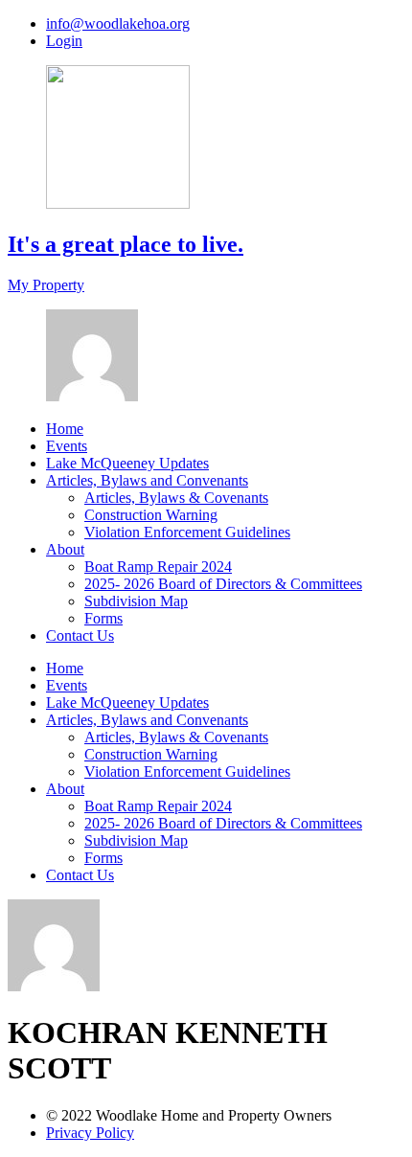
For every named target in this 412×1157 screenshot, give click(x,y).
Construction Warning (150, 515)
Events (66, 446)
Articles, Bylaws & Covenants (176, 497)
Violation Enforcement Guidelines (187, 532)
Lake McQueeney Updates (127, 463)
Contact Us (80, 635)
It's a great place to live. (125, 244)
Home (64, 428)
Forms (103, 618)
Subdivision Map (136, 601)
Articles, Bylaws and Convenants (147, 480)
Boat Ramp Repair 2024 (158, 566)
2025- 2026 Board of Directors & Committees (223, 584)
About (65, 549)
